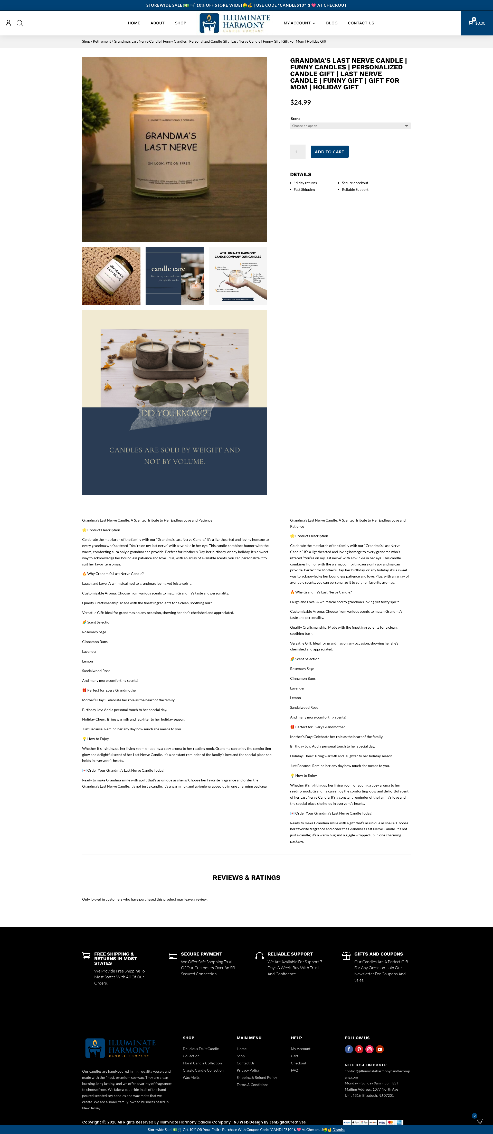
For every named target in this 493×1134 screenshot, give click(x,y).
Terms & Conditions (252, 1084)
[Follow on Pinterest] (359, 1049)
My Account (300, 1048)
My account (297, 23)
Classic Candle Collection (203, 1070)
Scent (295, 118)
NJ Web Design (248, 1122)
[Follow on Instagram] (369, 1049)
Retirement (102, 41)
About (157, 23)
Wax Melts (191, 1077)
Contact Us (361, 23)
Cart (294, 1056)
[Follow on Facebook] (349, 1049)
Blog (332, 23)
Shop (180, 23)
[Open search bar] (20, 23)
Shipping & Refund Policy (257, 1077)
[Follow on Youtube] (380, 1049)
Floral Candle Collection (202, 1063)
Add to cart (330, 151)
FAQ (294, 1070)
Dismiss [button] (339, 1129)
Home (134, 23)
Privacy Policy (248, 1070)
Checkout (298, 1063)
